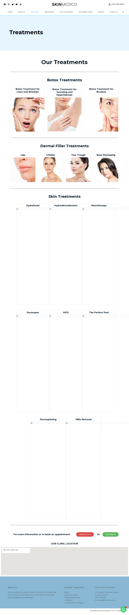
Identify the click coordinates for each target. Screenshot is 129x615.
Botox (66, 592)
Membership (49, 12)
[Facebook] (4, 4)
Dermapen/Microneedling (73, 603)
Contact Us (114, 12)
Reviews (101, 12)
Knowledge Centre (85, 12)
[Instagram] (8, 4)
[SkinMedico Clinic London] (64, 4)
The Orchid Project (66, 12)
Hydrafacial (68, 600)
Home (10, 12)
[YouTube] (16, 4)
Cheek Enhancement (72, 597)
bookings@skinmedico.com (105, 600)
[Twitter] (12, 4)
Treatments (35, 12)
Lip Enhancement (70, 595)
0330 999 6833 (118, 4)
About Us (21, 12)
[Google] (20, 4)
